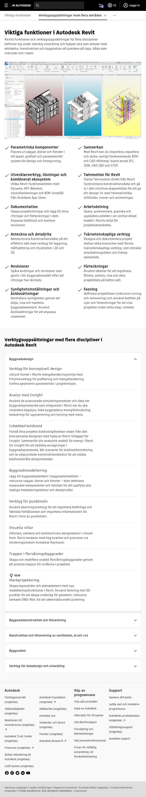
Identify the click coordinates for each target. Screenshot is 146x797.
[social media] (17, 773)
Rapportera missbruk (65, 787)
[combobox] (59, 5)
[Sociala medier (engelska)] (17, 772)
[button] (73, 359)
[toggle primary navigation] (8, 5)
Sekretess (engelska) (16, 787)
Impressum (81, 790)
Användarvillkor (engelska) (93, 787)
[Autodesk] (22, 5)
